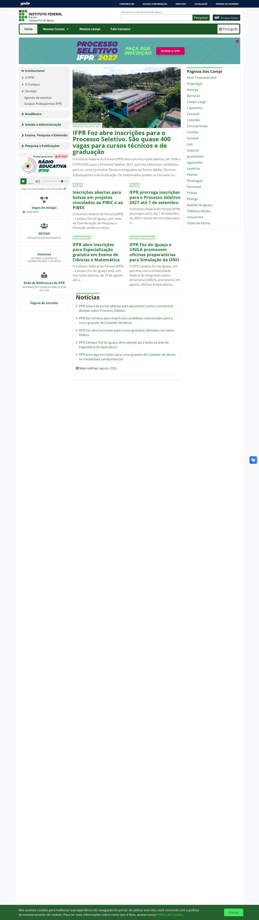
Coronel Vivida (197, 126)
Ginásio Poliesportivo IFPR (43, 104)
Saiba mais (33, 211)
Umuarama (195, 217)
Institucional (35, 71)
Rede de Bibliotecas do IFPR (44, 283)
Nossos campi (89, 29)
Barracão (193, 96)
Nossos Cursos (54, 29)
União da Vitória (198, 223)
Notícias (78, 186)
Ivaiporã (193, 150)
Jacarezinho (195, 156)
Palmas (192, 175)
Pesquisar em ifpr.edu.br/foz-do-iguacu (141, 12)
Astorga (192, 90)
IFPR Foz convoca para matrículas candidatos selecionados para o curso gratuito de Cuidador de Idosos (126, 320)
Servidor (31, 91)
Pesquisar (201, 18)
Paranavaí (194, 187)
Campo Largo (196, 102)
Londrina (193, 168)
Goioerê (193, 138)
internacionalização (142, 238)
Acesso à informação (155, 4)
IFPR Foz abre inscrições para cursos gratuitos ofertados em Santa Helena (126, 332)
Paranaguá (194, 181)
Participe (181, 4)
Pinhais (192, 193)
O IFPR (29, 77)
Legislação (201, 4)
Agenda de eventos (38, 98)
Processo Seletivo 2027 (87, 126)
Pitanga (192, 199)
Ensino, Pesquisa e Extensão (46, 135)
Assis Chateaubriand (201, 77)
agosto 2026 (108, 368)
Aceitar (234, 912)
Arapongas (194, 84)
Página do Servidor (44, 303)
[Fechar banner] (237, 41)
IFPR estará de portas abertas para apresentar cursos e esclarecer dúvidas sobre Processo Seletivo (126, 308)
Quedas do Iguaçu (200, 205)
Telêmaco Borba (198, 211)
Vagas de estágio (44, 208)
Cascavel (193, 114)
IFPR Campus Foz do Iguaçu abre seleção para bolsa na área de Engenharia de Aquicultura (124, 344)
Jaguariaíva (194, 162)
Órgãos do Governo (227, 4)
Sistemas (44, 254)
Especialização (82, 238)
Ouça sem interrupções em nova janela (42, 188)
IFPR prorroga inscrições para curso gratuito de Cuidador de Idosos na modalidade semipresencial (127, 356)
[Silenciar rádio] (37, 181)
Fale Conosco (120, 29)
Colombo (193, 120)
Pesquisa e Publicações (42, 146)
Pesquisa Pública (230, 18)
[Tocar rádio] (23, 181)
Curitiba (192, 132)
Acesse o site (170, 51)
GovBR (25, 3)
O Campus (32, 84)
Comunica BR (126, 4)
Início (28, 29)
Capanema (194, 108)
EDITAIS (44, 234)
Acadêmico (33, 114)
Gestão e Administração (43, 124)
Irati (190, 144)
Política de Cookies (170, 915)
